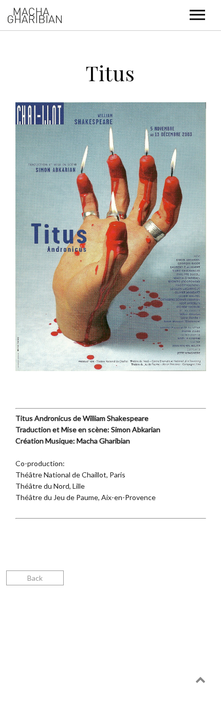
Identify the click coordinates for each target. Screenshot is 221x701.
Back (35, 578)
